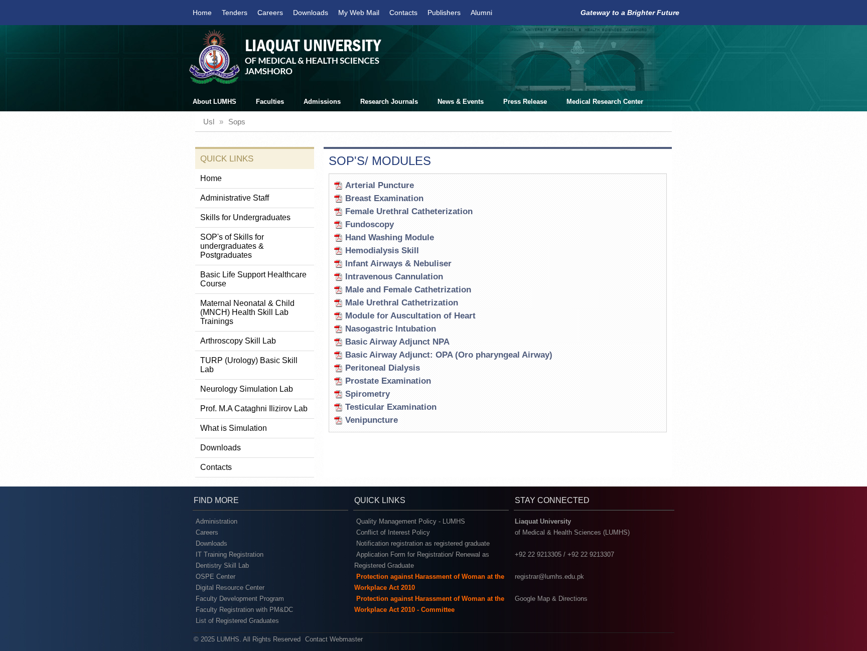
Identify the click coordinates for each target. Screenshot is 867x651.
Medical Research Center (604, 101)
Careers (270, 13)
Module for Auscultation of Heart (410, 315)
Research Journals (389, 101)
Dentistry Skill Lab (222, 565)
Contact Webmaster (334, 639)
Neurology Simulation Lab (246, 389)
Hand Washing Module (389, 237)
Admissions (322, 101)
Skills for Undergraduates (245, 217)
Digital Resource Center (230, 587)
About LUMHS (214, 101)
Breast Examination (384, 198)
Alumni (481, 13)
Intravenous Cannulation (394, 276)
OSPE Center (215, 576)
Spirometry (367, 394)
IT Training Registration (229, 554)
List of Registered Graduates (237, 620)
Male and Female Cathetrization (408, 289)
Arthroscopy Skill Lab (238, 341)
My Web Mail (358, 13)
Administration (216, 521)
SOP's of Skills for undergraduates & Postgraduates (232, 246)
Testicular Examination (391, 407)
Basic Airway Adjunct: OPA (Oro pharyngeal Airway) (448, 355)
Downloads (310, 13)
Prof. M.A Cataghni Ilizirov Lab (254, 408)
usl (208, 121)
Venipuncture (371, 420)
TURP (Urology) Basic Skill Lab (249, 365)
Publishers (444, 13)
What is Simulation (233, 428)
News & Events (461, 101)
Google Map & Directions (551, 598)
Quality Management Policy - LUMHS (410, 521)
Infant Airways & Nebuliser (398, 263)
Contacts (403, 13)
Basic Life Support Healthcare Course (253, 279)
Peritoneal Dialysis (382, 368)
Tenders (234, 13)
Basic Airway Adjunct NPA (397, 342)
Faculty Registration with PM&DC (244, 609)
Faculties (270, 101)
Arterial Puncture (379, 185)
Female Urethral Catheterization (409, 211)
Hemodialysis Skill (382, 250)
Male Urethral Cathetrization (401, 302)
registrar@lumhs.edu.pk (549, 576)
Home (202, 13)
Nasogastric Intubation (390, 329)
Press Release (525, 101)
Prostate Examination (388, 381)
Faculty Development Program (240, 598)
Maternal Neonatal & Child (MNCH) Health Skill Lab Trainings (247, 312)
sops (236, 121)
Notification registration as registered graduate (423, 543)
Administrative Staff (234, 198)
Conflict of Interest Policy (393, 532)
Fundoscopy (369, 224)
